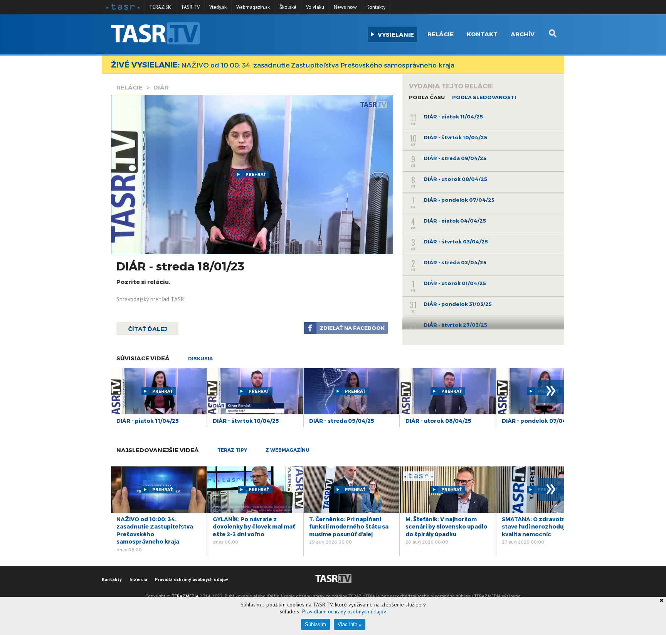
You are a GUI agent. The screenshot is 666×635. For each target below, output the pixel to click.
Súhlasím (315, 624)
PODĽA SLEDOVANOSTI (484, 97)
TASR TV (190, 7)
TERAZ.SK (160, 7)
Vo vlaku (315, 7)
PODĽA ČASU (427, 97)
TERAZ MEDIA (185, 596)
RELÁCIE (129, 87)
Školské (287, 7)
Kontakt (482, 33)
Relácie (440, 33)
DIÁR (161, 87)
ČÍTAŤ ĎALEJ (147, 328)
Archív (523, 33)
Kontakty (376, 7)
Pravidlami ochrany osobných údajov (344, 611)
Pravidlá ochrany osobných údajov (191, 579)
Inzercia (138, 579)
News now (345, 7)
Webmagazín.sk (253, 7)
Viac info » (350, 624)
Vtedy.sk (218, 7)
